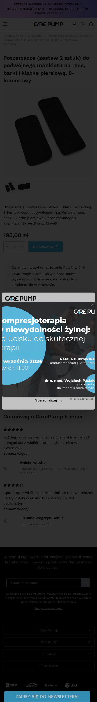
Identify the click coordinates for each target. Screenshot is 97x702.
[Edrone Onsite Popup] (48, 351)
